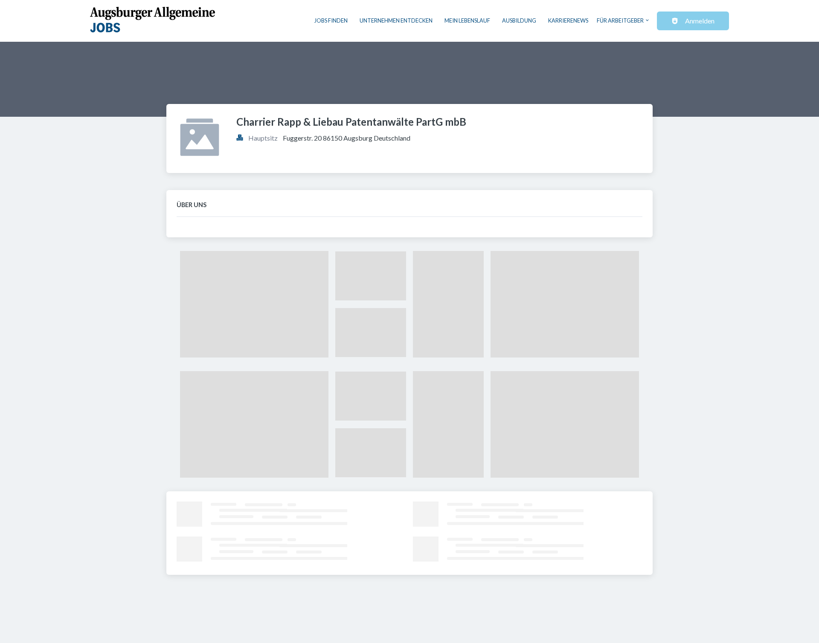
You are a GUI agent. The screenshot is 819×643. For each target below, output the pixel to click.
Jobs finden (331, 20)
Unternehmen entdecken (396, 20)
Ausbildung (519, 20)
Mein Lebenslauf (467, 20)
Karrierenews (568, 20)
